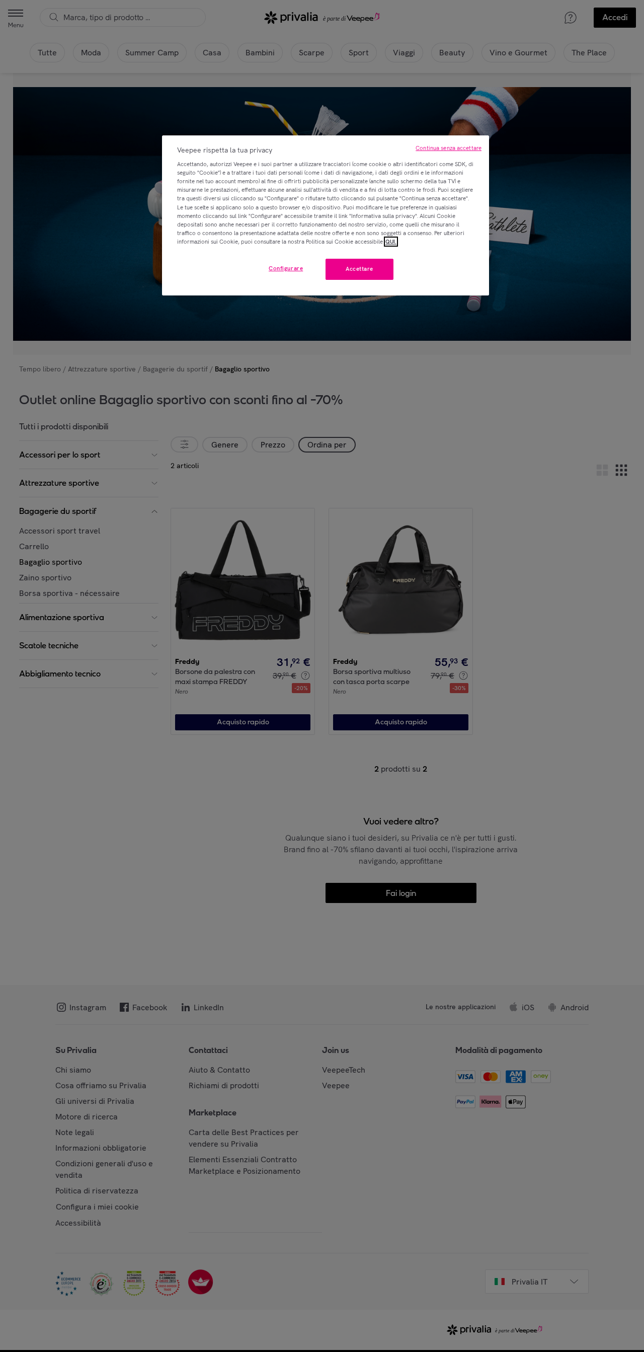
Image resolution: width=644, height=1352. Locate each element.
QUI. (390, 241)
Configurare (286, 268)
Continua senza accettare (448, 148)
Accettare (359, 268)
